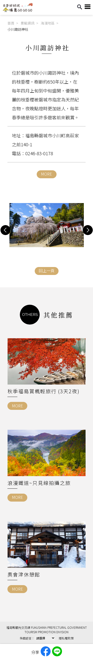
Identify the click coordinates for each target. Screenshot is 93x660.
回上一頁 (47, 270)
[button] (5, 230)
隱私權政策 (66, 638)
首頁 (10, 23)
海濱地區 (48, 23)
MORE (46, 174)
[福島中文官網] (17, 11)
